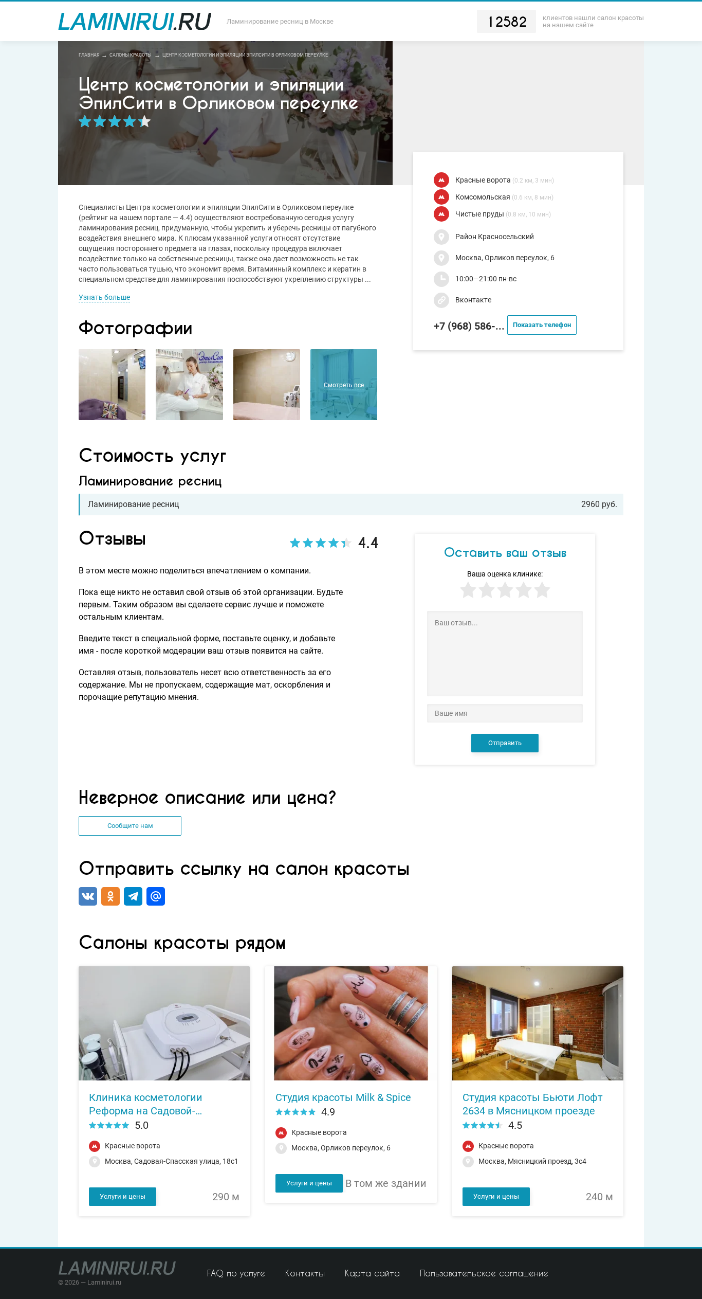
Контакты (305, 1273)
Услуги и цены (122, 1196)
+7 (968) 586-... (502, 326)
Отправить (505, 743)
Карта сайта (372, 1273)
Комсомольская (504, 197)
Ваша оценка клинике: (505, 574)
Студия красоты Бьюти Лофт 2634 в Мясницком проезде (533, 1104)
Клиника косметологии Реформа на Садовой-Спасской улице (145, 1104)
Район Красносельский (494, 236)
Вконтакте (473, 300)
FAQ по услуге (236, 1273)
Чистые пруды (503, 214)
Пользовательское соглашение (484, 1273)
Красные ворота (504, 180)
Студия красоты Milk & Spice (343, 1097)
